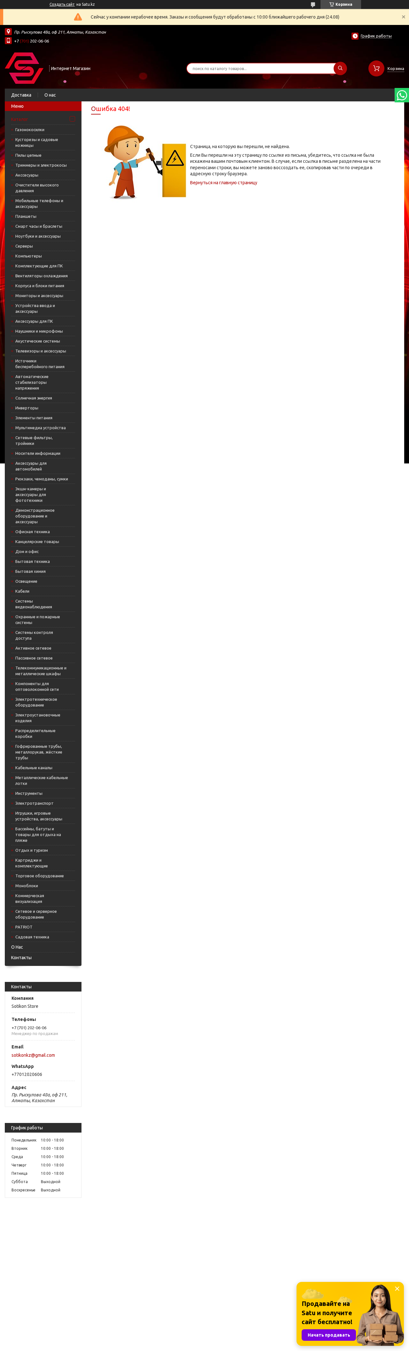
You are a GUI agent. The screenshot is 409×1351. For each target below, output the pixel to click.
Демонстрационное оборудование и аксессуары (35, 516)
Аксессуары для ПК (34, 321)
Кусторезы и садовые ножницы (36, 142)
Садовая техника (32, 937)
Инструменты (28, 793)
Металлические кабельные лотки (41, 780)
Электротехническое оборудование (36, 702)
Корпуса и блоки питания (39, 285)
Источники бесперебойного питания (40, 364)
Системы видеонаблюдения (33, 604)
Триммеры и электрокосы (41, 165)
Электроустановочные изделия (37, 718)
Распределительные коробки (35, 733)
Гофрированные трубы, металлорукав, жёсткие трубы (38, 752)
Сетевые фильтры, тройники (34, 440)
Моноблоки (26, 885)
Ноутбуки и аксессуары (38, 236)
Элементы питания (33, 417)
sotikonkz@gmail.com (33, 1055)
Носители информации (37, 453)
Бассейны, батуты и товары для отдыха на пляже (38, 834)
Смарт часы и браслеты (38, 226)
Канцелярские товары (37, 541)
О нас (50, 95)
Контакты (21, 957)
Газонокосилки (29, 129)
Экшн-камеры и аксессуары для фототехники (30, 494)
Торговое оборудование (39, 875)
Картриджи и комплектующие (31, 863)
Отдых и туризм (31, 850)
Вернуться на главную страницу (223, 182)
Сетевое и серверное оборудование (36, 914)
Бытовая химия (30, 571)
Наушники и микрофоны (39, 331)
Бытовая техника (32, 561)
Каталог (19, 119)
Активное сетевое (33, 648)
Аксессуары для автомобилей (31, 466)
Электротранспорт (34, 803)
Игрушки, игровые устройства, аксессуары (38, 816)
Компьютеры (28, 256)
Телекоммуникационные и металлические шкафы (40, 671)
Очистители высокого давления (37, 188)
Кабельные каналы (33, 767)
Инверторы (26, 408)
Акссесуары (26, 175)
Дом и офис (27, 551)
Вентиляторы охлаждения (41, 275)
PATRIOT (24, 927)
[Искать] (340, 68)
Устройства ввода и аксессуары (35, 308)
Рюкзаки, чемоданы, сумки (41, 479)
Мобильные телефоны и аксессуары (39, 203)
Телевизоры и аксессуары (40, 351)
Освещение (26, 581)
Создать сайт (62, 4)
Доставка (21, 95)
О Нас (17, 947)
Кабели (22, 591)
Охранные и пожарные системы (37, 619)
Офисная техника (32, 531)
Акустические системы (37, 341)
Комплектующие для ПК (39, 266)
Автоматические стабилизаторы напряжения (32, 382)
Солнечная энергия (33, 398)
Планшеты (25, 216)
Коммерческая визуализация (29, 898)
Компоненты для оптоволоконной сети (37, 686)
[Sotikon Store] (24, 68)
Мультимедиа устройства (40, 427)
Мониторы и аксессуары (39, 295)
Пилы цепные (28, 155)
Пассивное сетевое (34, 658)
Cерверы (24, 246)
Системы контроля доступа (34, 635)
